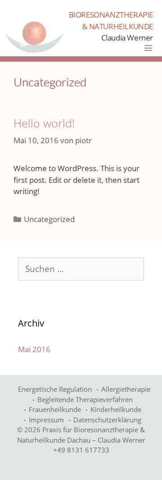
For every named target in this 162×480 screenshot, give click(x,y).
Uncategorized (49, 219)
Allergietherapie (125, 389)
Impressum (46, 419)
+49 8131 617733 (81, 449)
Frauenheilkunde (55, 409)
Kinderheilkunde (115, 409)
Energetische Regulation (55, 389)
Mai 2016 (34, 349)
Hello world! (44, 123)
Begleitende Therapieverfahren (85, 399)
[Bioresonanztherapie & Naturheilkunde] (34, 37)
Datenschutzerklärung (107, 419)
